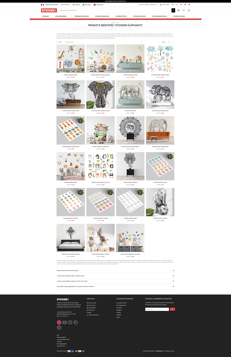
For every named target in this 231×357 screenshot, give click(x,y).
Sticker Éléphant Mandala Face (70, 110)
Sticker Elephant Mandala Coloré (100, 110)
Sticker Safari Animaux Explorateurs (130, 254)
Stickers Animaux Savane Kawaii (70, 146)
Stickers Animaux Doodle (130, 218)
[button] (178, 10)
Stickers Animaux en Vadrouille (100, 146)
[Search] (173, 10)
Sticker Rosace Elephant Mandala (130, 146)
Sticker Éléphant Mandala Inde (160, 110)
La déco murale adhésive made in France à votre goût (72, 281)
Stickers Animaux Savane (160, 182)
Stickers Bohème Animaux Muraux (160, 75)
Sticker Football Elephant (160, 218)
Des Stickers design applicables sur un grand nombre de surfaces (75, 286)
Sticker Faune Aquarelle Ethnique (100, 254)
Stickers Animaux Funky (70, 182)
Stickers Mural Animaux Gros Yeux (100, 182)
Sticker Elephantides (130, 110)
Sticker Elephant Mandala (130, 182)
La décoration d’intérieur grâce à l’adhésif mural (70, 276)
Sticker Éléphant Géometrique (160, 146)
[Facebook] (75, 322)
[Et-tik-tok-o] (59, 327)
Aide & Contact (165, 4)
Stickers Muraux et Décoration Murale (67, 270)
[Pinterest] (70, 322)
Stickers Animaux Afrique (70, 75)
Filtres (60, 42)
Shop (117, 22)
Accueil (113, 22)
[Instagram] (59, 322)
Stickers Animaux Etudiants (70, 218)
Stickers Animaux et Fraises (100, 218)
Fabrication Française (51, 4)
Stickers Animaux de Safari (130, 75)
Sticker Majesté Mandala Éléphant (70, 254)
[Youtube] (64, 322)
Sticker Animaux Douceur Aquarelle (100, 75)
